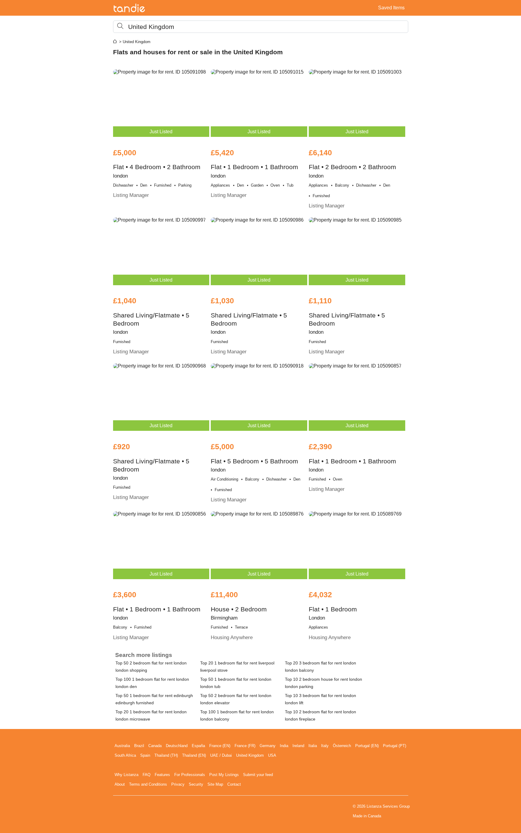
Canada (155, 745)
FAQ (146, 774)
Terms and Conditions (148, 784)
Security (196, 784)
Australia (122, 745)
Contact (234, 784)
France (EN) (219, 745)
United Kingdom (250, 755)
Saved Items (391, 7)
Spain (145, 755)
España (198, 745)
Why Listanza (126, 774)
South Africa (125, 755)
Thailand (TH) (166, 755)
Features (162, 774)
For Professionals (189, 774)
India (284, 745)
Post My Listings (224, 774)
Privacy (178, 784)
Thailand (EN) (194, 755)
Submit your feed (258, 774)
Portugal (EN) (367, 745)
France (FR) (245, 745)
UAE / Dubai (221, 755)
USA (272, 755)
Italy (325, 745)
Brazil (139, 745)
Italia (312, 745)
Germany (268, 745)
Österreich (342, 745)
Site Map (215, 784)
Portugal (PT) (394, 745)
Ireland (298, 745)
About (120, 784)
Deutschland (177, 745)
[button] (260, 27)
